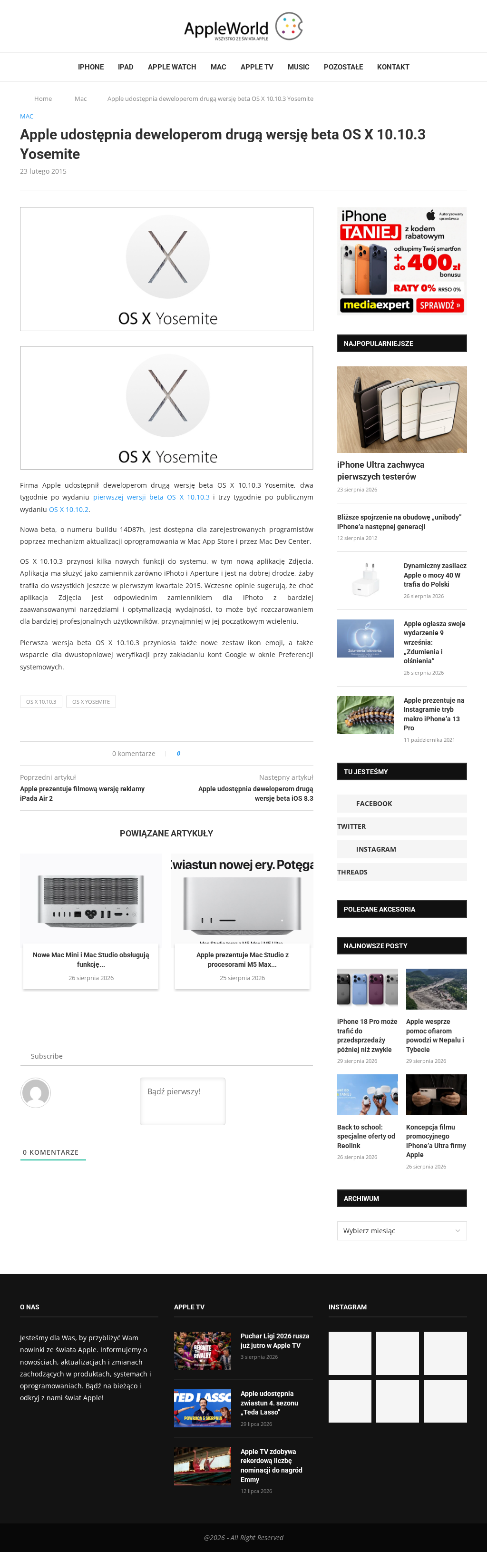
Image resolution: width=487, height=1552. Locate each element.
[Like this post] (185, 753)
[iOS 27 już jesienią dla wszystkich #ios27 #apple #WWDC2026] (397, 1353)
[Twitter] (32, 26)
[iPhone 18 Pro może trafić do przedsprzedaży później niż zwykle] (367, 989)
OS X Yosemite (91, 701)
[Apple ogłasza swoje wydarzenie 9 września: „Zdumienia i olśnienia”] (365, 638)
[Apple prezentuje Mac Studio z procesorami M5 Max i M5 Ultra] (242, 901)
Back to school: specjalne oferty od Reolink (366, 1136)
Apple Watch (172, 67)
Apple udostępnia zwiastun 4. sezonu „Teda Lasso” (269, 1403)
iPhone (91, 67)
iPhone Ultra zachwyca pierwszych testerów (381, 470)
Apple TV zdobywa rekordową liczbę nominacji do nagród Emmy (271, 1465)
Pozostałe (343, 67)
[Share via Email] (221, 753)
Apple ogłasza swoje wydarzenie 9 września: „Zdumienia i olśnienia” (435, 642)
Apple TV (257, 67)
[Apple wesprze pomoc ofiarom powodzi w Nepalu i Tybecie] (436, 989)
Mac (218, 67)
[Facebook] (24, 26)
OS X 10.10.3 (41, 701)
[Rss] (60, 26)
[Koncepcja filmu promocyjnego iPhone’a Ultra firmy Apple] (436, 1094)
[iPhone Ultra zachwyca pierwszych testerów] (402, 409)
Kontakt (393, 67)
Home (43, 98)
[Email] (72, 26)
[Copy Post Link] (209, 753)
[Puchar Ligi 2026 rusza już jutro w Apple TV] (202, 1351)
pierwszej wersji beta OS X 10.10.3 (151, 496)
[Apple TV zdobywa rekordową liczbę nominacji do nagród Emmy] (202, 1466)
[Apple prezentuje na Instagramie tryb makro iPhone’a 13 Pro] (365, 715)
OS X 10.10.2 (68, 509)
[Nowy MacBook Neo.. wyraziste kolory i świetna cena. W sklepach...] (350, 1401)
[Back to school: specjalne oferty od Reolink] (367, 1094)
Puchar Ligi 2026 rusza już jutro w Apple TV (275, 1340)
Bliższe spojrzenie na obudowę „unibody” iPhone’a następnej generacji (399, 521)
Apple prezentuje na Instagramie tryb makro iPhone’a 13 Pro (434, 714)
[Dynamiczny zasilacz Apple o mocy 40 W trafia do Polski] (365, 580)
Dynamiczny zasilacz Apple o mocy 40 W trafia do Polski (435, 575)
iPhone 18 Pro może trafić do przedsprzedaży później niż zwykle (367, 1035)
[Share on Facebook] (196, 753)
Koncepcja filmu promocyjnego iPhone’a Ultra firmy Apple (436, 1141)
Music (299, 67)
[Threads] (50, 26)
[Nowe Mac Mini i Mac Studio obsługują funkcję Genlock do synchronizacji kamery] (91, 901)
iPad (126, 67)
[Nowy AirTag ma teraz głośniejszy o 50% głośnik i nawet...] (445, 1401)
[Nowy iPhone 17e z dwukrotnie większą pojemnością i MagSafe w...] (397, 1401)
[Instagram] (42, 26)
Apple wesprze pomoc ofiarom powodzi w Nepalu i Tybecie (435, 1035)
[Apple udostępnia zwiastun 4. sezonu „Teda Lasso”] (202, 1408)
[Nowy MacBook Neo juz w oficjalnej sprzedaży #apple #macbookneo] (445, 1353)
